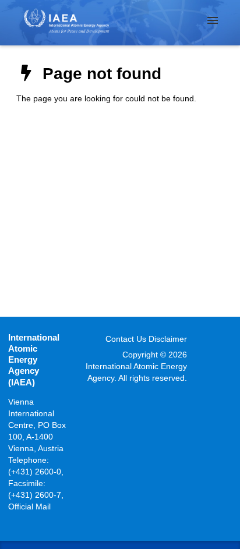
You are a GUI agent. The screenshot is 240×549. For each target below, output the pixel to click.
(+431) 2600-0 (34, 471)
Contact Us (125, 338)
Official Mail (29, 506)
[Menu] (212, 20)
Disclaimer (168, 338)
